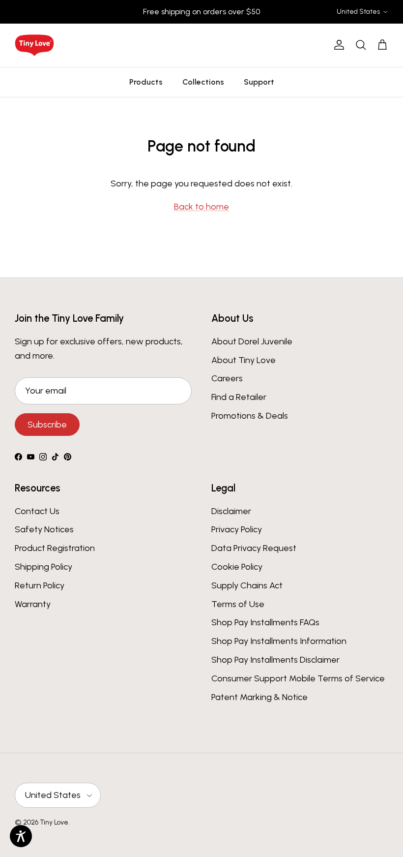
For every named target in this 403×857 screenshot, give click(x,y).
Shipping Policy (43, 566)
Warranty (33, 604)
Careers (227, 378)
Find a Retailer (238, 397)
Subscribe (47, 424)
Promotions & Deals (249, 415)
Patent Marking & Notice (259, 697)
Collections (203, 82)
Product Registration (55, 548)
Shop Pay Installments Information (278, 641)
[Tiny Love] (34, 45)
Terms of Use (237, 604)
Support (259, 82)
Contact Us (37, 511)
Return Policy (39, 585)
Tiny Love (54, 822)
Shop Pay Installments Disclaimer (275, 659)
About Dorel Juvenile (251, 341)
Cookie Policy (236, 566)
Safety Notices (44, 529)
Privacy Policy (236, 529)
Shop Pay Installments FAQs (265, 622)
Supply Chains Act (247, 585)
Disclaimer (231, 511)
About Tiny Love (243, 360)
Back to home (201, 206)
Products (146, 82)
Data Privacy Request (253, 548)
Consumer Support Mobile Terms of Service (298, 678)
